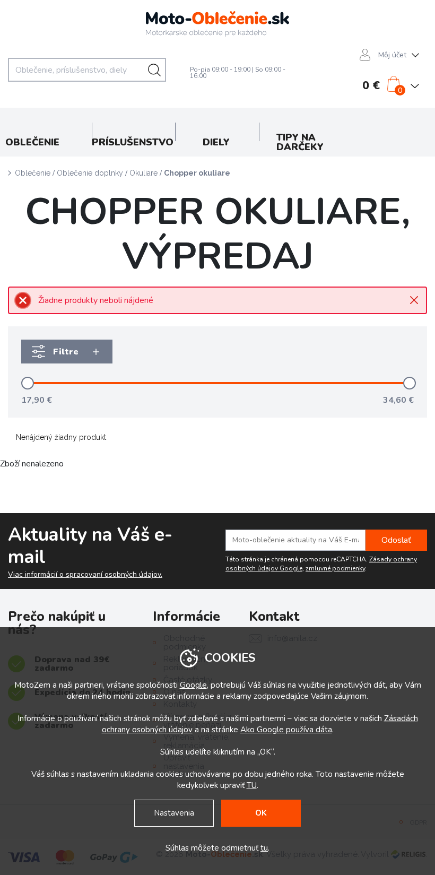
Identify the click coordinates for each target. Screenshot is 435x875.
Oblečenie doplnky (90, 173)
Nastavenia (174, 813)
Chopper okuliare (197, 173)
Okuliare (143, 173)
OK (261, 813)
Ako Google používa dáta (286, 729)
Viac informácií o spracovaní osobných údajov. (85, 574)
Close (414, 300)
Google (193, 685)
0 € (371, 85)
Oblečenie (32, 173)
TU (252, 785)
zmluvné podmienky (335, 568)
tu (264, 848)
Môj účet (392, 55)
